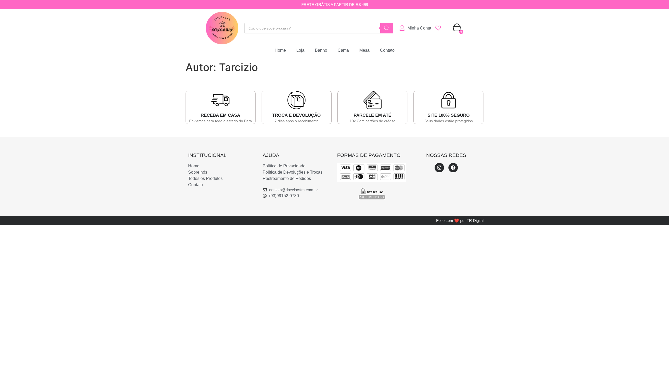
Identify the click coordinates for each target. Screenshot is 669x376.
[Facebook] (453, 167)
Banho (321, 50)
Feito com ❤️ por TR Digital (459, 220)
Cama (343, 50)
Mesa (364, 50)
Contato (387, 50)
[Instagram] (439, 167)
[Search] (386, 28)
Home (280, 50)
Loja (300, 50)
